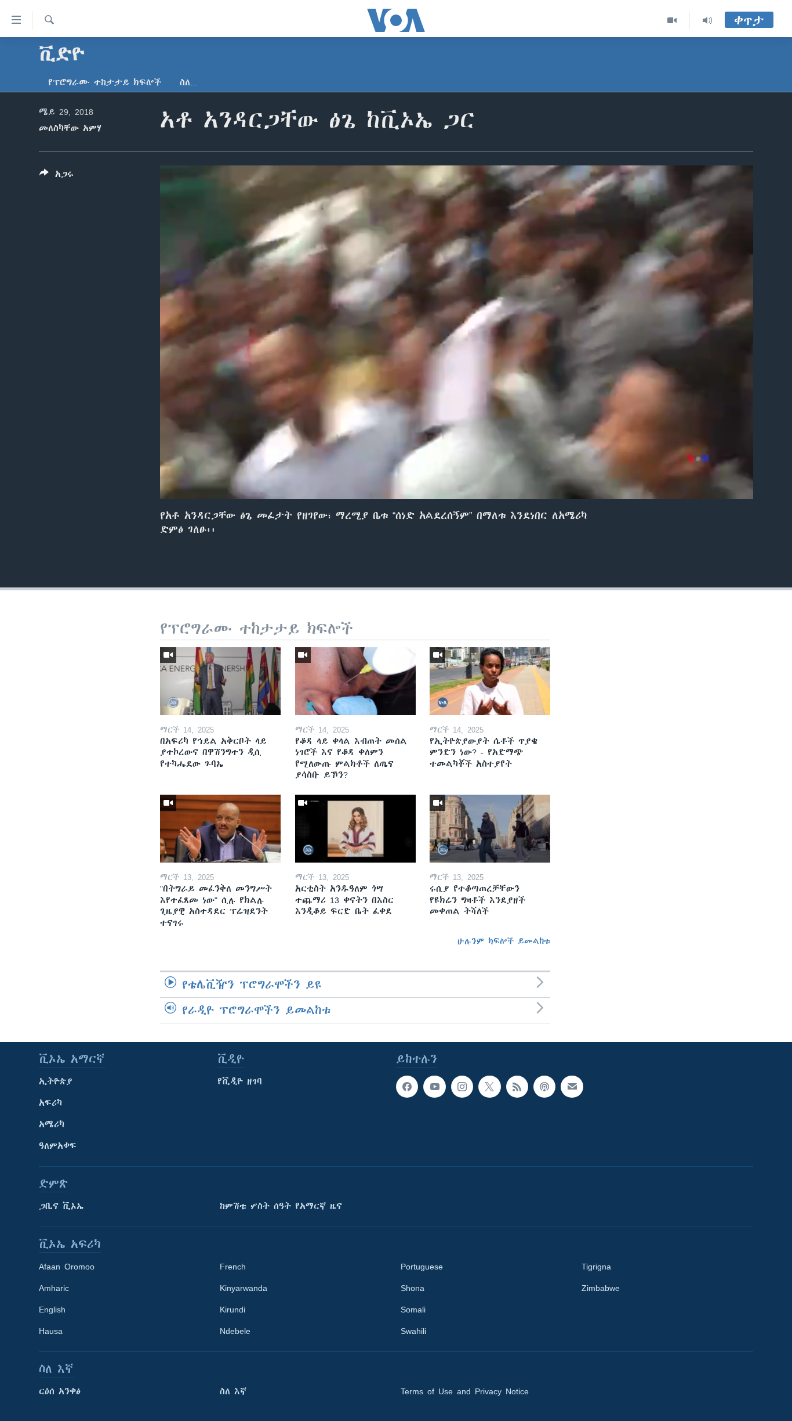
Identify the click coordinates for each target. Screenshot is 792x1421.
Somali (413, 1309)
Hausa (51, 1331)
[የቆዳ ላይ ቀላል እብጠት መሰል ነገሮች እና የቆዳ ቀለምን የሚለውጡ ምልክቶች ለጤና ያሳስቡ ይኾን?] (355, 681)
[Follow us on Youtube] (434, 1087)
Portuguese (422, 1266)
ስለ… (189, 82)
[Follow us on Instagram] (462, 1087)
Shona (412, 1288)
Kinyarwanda (243, 1288)
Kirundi (232, 1309)
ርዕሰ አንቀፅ (60, 1391)
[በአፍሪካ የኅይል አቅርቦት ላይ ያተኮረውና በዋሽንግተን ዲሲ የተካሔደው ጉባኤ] (220, 681)
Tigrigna (596, 1266)
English (52, 1309)
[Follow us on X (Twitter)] (489, 1087)
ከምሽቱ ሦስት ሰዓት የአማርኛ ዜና (281, 1206)
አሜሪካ (51, 1124)
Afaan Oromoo (67, 1266)
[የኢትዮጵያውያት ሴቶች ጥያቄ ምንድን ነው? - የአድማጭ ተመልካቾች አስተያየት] (490, 681)
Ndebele (235, 1331)
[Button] (56, 176)
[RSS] (517, 1087)
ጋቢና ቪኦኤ (61, 1206)
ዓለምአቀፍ (58, 1146)
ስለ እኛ (233, 1391)
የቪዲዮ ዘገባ (239, 1081)
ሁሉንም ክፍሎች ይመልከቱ (503, 941)
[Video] (672, 20)
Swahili (413, 1331)
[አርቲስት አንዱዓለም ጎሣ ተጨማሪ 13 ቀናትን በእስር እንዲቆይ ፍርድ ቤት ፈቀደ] (355, 829)
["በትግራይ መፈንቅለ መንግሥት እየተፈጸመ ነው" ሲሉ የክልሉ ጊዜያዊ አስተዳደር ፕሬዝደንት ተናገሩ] (220, 829)
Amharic (54, 1288)
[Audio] (707, 20)
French (233, 1266)
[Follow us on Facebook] (407, 1087)
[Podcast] (544, 1087)
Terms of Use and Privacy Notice (465, 1391)
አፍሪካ (50, 1103)
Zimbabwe (601, 1288)
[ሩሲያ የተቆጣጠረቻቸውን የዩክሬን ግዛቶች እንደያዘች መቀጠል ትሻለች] (490, 829)
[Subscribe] (572, 1087)
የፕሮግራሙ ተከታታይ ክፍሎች (104, 82)
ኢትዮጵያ (55, 1081)
